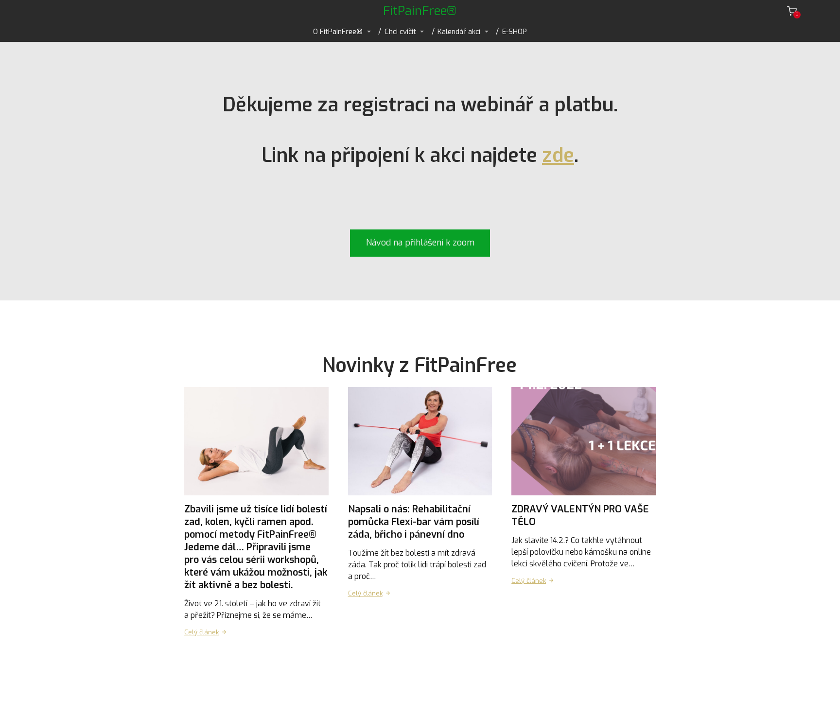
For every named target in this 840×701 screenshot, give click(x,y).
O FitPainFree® (338, 31)
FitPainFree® (420, 11)
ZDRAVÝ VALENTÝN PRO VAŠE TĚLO (580, 515)
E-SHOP (514, 31)
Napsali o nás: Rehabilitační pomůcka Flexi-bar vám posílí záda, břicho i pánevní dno (413, 522)
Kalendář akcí (459, 31)
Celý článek (201, 632)
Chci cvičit (400, 31)
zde (558, 155)
